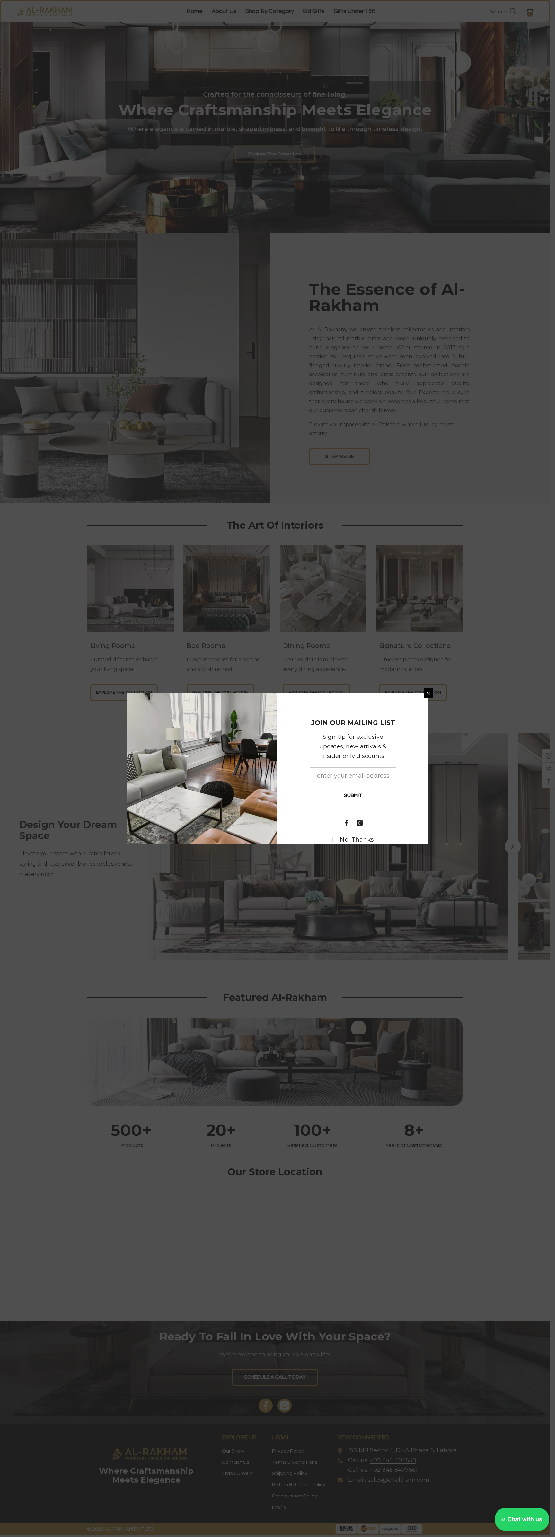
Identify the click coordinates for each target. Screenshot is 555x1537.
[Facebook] (346, 823)
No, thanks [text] (357, 839)
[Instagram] (359, 823)
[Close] (428, 693)
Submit (353, 795)
